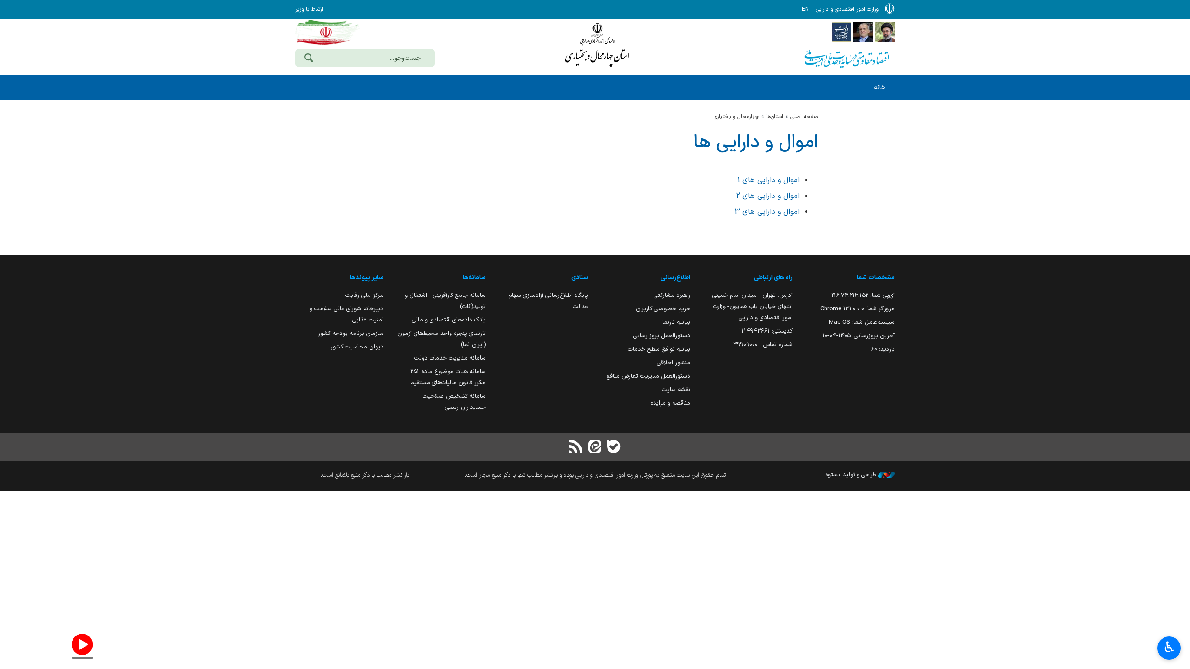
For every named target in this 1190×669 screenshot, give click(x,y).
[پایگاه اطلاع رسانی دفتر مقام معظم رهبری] (885, 31)
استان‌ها (774, 116)
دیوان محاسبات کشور (357, 346)
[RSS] (576, 448)
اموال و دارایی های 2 (768, 196)
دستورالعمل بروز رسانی (661, 335)
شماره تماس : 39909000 (763, 344)
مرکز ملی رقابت (364, 295)
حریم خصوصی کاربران (663, 308)
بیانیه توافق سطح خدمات (659, 349)
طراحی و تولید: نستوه (852, 475)
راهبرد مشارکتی (672, 295)
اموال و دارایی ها (756, 143)
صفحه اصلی (804, 116)
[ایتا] (595, 448)
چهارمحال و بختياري (736, 116)
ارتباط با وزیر (309, 9)
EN (805, 9)
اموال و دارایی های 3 (767, 211)
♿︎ (1169, 647)
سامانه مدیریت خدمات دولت (450, 358)
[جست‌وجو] (309, 59)
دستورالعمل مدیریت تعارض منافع (648, 376)
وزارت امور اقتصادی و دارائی (597, 45)
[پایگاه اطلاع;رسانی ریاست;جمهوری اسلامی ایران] (863, 31)
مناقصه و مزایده (670, 403)
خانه (880, 87)
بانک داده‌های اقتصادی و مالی (449, 319)
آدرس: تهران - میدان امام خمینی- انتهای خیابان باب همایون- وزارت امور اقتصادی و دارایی (751, 306)
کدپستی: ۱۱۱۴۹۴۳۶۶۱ (766, 331)
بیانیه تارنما (676, 322)
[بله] (613, 448)
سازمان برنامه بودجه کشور (350, 333)
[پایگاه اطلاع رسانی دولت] (841, 31)
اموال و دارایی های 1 (768, 180)
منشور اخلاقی (673, 362)
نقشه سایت (676, 389)
